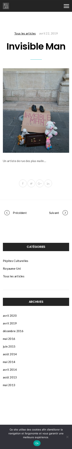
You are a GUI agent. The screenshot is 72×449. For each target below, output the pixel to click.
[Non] (67, 437)
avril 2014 (10, 369)
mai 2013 (9, 385)
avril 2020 (10, 315)
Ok (37, 443)
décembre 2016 (13, 331)
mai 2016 (9, 338)
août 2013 (10, 377)
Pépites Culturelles (15, 260)
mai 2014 (9, 362)
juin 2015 (9, 346)
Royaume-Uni (12, 268)
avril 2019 (10, 323)
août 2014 (10, 354)
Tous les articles (25, 33)
